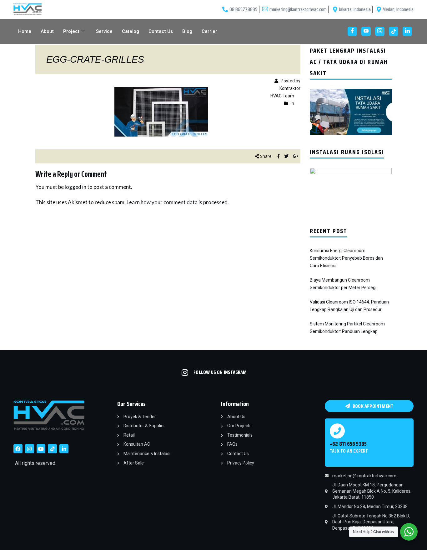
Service (104, 31)
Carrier (209, 31)
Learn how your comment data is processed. (178, 202)
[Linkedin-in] (63, 448)
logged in (75, 187)
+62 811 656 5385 (348, 443)
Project (71, 31)
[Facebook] (352, 31)
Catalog (130, 31)
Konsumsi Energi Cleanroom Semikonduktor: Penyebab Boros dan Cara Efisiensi (346, 258)
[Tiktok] (52, 448)
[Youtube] (366, 31)
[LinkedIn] (407, 31)
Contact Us (160, 31)
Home (24, 31)
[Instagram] (379, 31)
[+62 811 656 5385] (337, 430)
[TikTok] (393, 31)
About (47, 31)
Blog (187, 31)
